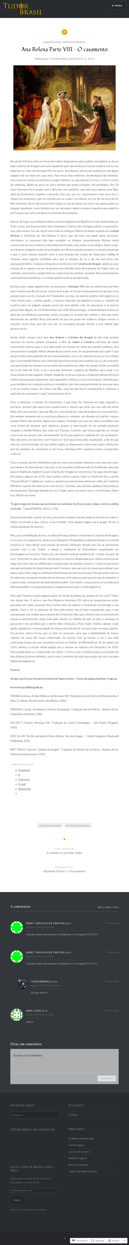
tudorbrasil (41, 981)
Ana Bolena (52, 42)
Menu (118, 5)
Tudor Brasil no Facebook (32, 1129)
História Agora (76, 1145)
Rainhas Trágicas (78, 1158)
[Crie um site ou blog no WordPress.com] (64, 1238)
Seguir (17, 1200)
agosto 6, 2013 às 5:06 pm (40, 927)
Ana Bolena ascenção (50, 825)
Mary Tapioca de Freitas (45, 923)
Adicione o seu (108, 907)
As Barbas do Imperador (81, 1138)
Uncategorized (73, 42)
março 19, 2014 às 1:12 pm (40, 1014)
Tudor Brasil (59, 58)
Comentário (107, 1078)
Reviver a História (78, 1164)
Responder (113, 923)
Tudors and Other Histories (83, 1171)
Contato (73, 1114)
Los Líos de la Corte (79, 1151)
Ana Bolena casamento (78, 825)
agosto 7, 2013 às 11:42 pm (45, 985)
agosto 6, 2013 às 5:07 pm (40, 956)
